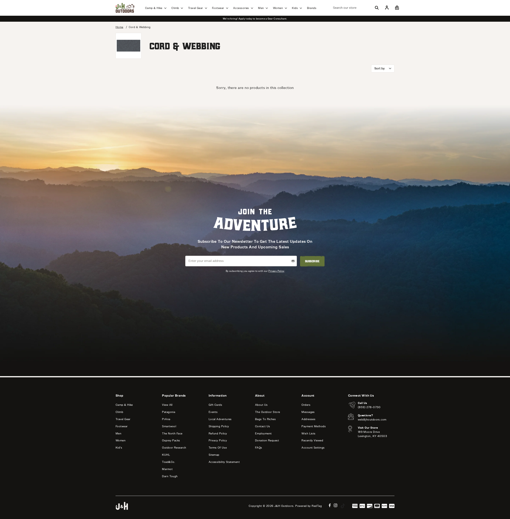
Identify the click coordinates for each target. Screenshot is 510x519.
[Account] (387, 8)
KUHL (166, 455)
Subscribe (312, 261)
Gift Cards (215, 405)
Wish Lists (308, 433)
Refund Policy (218, 433)
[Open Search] (377, 8)
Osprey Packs (171, 440)
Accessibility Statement (224, 462)
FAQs (258, 447)
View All (167, 405)
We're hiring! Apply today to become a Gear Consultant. (255, 18)
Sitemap (214, 455)
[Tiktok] (342, 505)
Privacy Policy (276, 270)
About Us (261, 405)
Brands (312, 8)
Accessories (241, 8)
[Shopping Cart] (396, 8)
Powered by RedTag (308, 506)
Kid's (119, 447)
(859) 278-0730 (369, 407)
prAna (166, 419)
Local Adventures (220, 419)
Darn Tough (170, 476)
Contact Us (262, 426)
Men (261, 8)
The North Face (172, 433)
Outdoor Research (174, 447)
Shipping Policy (219, 426)
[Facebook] (330, 505)
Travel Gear (196, 8)
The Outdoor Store (267, 412)
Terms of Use (218, 447)
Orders (305, 405)
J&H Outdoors (283, 506)
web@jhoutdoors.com (372, 419)
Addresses (308, 419)
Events (213, 412)
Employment (263, 433)
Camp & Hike (154, 8)
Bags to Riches (265, 419)
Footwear (218, 8)
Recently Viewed (312, 440)
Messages (308, 412)
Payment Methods (313, 426)
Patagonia (168, 412)
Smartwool (169, 426)
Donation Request (267, 440)
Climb (175, 8)
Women (278, 8)
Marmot (167, 469)
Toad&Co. (168, 462)
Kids (295, 8)
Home (119, 27)
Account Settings (313, 447)
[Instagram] (335, 505)
